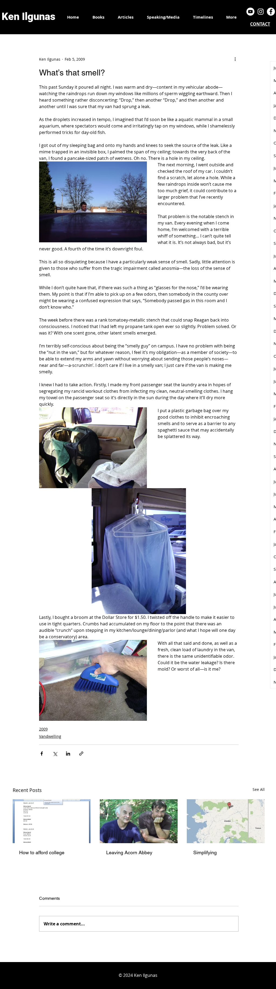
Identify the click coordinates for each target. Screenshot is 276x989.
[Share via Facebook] (41, 753)
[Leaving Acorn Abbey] (139, 821)
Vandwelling (50, 736)
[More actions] (235, 59)
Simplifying (205, 852)
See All (259, 789)
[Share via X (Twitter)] (54, 753)
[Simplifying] (226, 821)
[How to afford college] (52, 821)
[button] (202, 17)
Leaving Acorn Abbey (129, 852)
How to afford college (41, 852)
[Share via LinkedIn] (68, 753)
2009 (43, 729)
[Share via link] (81, 753)
